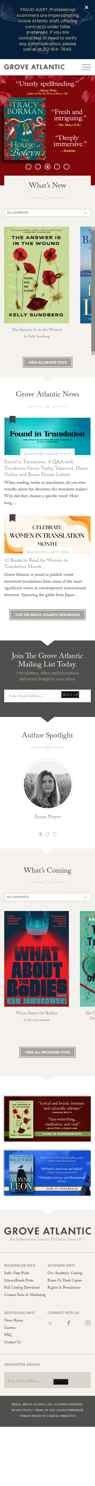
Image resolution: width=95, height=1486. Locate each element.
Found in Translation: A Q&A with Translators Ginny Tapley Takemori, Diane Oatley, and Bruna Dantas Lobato (46, 469)
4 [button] (59, 167)
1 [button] (42, 834)
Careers (10, 1328)
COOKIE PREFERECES (69, 1410)
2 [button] (40, 167)
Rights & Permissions (64, 1288)
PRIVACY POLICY (22, 1410)
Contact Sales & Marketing (25, 1295)
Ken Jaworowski (39, 1020)
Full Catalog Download (22, 1288)
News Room (13, 1321)
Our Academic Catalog (65, 1273)
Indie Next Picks (16, 1273)
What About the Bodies (36, 1013)
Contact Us (12, 1343)
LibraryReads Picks (19, 1281)
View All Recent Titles (47, 362)
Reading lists (34, 453)
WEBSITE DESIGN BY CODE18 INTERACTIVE (47, 1416)
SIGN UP (70, 694)
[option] (47, 130)
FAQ (7, 1335)
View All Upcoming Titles (47, 1052)
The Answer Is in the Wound (37, 330)
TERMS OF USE (44, 1410)
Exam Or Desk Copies (65, 1281)
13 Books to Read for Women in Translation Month (36, 564)
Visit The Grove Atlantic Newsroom (47, 615)
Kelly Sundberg (39, 336)
